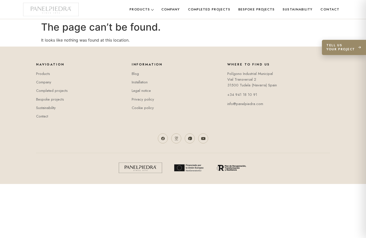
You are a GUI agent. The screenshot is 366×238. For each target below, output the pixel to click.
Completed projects (209, 9)
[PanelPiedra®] (51, 9)
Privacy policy (143, 99)
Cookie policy (143, 108)
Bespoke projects (256, 9)
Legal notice (141, 90)
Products (139, 9)
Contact (329, 9)
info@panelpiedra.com (245, 104)
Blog (135, 73)
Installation (140, 82)
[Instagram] (176, 138)
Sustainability (297, 9)
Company (170, 9)
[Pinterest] (190, 138)
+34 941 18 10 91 (242, 94)
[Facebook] (163, 138)
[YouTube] (203, 138)
